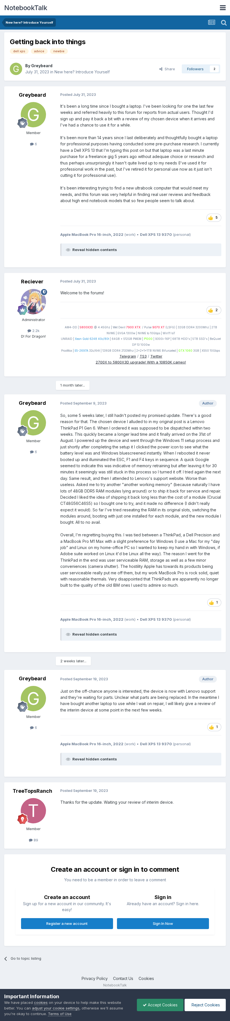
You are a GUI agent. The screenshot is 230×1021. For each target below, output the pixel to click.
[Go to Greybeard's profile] (16, 69)
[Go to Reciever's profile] (33, 301)
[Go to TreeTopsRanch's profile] (33, 810)
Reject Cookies (205, 1004)
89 (35, 840)
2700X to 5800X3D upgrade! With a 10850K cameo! (141, 362)
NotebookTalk (25, 8)
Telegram (127, 356)
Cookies (146, 978)
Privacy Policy (95, 978)
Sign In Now (163, 923)
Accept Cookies (162, 1004)
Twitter (156, 356)
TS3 (143, 356)
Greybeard (41, 65)
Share (168, 69)
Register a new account (67, 923)
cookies (41, 1002)
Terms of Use (60, 1013)
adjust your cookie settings (55, 1008)
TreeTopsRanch (32, 791)
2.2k (35, 330)
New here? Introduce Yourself (82, 71)
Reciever (32, 281)
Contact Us (123, 978)
